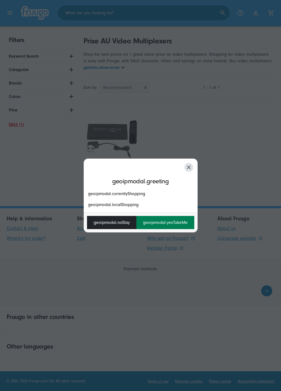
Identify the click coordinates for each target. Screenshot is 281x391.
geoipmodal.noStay (112, 222)
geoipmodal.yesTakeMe (165, 222)
